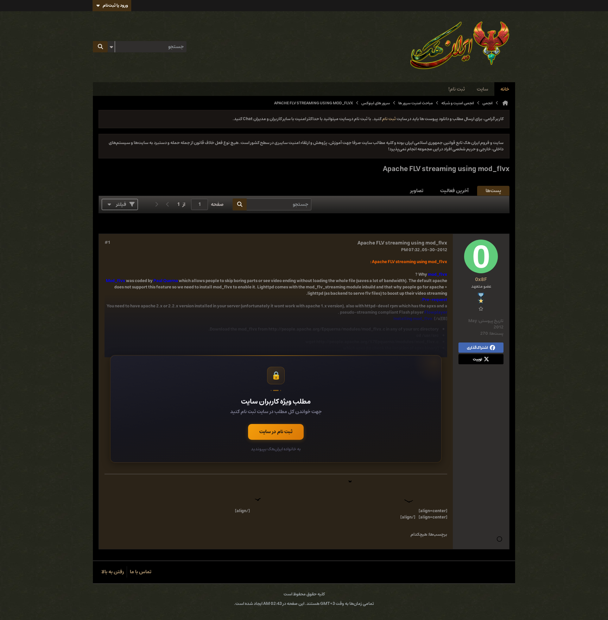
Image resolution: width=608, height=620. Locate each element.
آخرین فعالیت (454, 191)
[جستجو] (100, 46)
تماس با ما (140, 572)
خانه (504, 89)
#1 (107, 243)
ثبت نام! (456, 89)
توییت (477, 359)
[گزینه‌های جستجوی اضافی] (111, 46)
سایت (482, 89)
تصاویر (416, 191)
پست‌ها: (496, 333)
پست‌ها (493, 191)
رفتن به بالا (112, 572)
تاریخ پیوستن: (491, 321)
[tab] (493, 191)
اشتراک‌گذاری (477, 347)
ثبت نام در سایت (275, 432)
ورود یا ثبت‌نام (115, 5)
